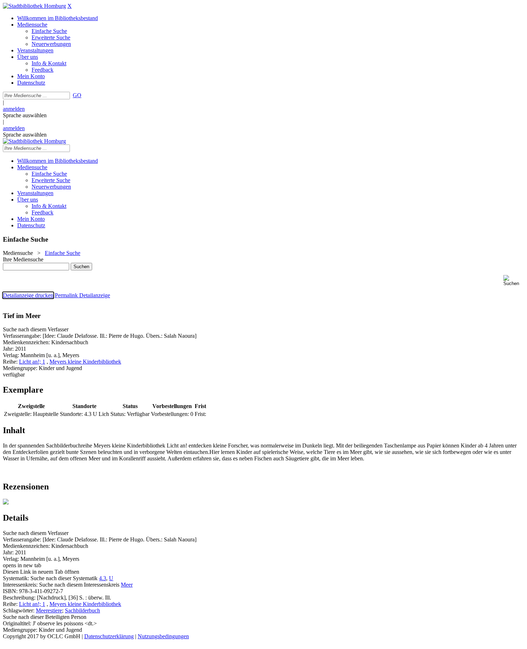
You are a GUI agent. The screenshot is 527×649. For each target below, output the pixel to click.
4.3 (102, 578)
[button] (513, 280)
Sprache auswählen (25, 115)
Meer (127, 585)
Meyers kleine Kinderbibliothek (85, 362)
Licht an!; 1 (32, 362)
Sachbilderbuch (82, 610)
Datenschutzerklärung (109, 636)
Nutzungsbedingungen (163, 636)
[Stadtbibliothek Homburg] (34, 6)
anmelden (14, 109)
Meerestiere (49, 610)
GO (77, 95)
